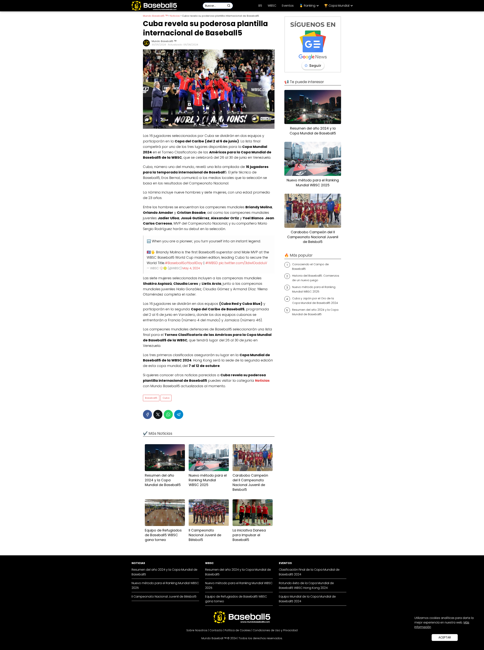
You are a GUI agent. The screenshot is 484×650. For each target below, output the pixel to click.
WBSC (272, 5)
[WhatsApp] (168, 414)
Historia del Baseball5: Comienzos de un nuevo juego (315, 278)
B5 (260, 5)
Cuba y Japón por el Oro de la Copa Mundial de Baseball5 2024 (315, 300)
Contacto (216, 630)
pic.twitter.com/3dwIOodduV (243, 263)
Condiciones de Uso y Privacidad (275, 630)
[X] (157, 414)
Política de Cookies (238, 630)
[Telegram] (178, 414)
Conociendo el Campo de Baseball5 (310, 266)
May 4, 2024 (191, 268)
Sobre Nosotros (196, 630)
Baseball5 (151, 398)
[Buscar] (229, 5)
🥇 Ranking (307, 5)
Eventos (288, 5)
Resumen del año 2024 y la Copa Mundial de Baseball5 (315, 312)
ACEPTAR (444, 637)
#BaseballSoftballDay (183, 263)
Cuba (166, 398)
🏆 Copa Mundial (336, 5)
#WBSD (211, 263)
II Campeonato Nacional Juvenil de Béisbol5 (164, 596)
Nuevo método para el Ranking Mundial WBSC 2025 (313, 289)
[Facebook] (147, 414)
